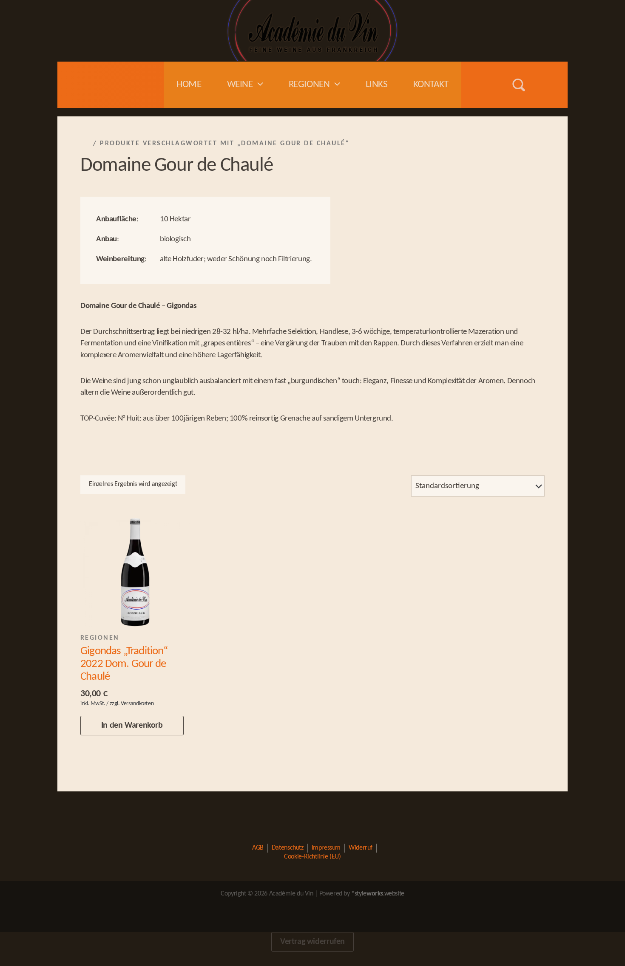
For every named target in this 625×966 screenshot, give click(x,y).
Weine (240, 85)
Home (188, 85)
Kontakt (431, 85)
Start (85, 143)
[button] (258, 85)
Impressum (326, 848)
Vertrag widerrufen (312, 942)
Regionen (309, 85)
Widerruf (360, 848)
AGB (258, 848)
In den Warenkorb (132, 725)
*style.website (377, 893)
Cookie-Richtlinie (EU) (312, 856)
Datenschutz (288, 848)
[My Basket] (544, 85)
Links (377, 85)
